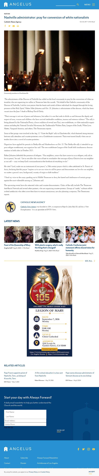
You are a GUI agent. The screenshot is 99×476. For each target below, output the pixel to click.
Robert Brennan (39, 380)
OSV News (7, 382)
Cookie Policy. (45, 472)
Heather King (39, 250)
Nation (7, 14)
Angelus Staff (8, 248)
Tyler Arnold (70, 253)
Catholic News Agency (12, 22)
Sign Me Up (8, 427)
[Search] (77, 4)
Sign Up (61, 430)
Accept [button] (92, 471)
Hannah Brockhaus (82, 253)
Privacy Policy (33, 472)
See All (88, 261)
